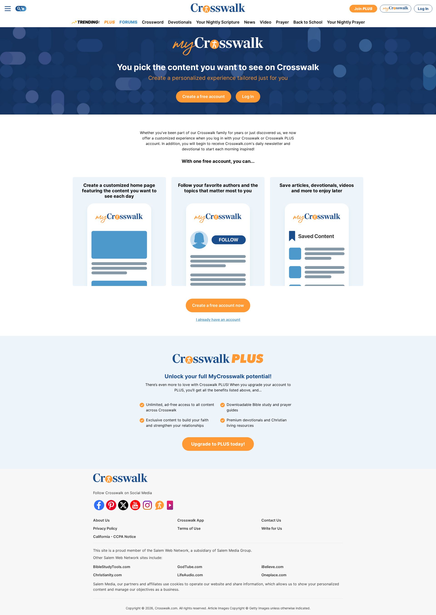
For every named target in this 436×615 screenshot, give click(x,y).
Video (265, 22)
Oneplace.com (273, 575)
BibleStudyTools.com (111, 566)
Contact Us (271, 520)
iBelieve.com (272, 566)
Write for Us (271, 528)
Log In (423, 8)
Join (363, 8)
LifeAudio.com (190, 575)
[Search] (21, 8)
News (249, 22)
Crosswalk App (190, 520)
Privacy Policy (105, 528)
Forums (128, 22)
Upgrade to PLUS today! (218, 444)
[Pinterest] (111, 505)
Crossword (153, 22)
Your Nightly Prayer (346, 22)
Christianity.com (107, 575)
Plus (109, 22)
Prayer (282, 22)
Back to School (307, 22)
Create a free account (203, 96)
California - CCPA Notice (114, 536)
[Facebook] (99, 505)
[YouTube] (135, 505)
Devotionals (180, 22)
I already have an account (218, 319)
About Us (101, 520)
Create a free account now (218, 305)
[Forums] (159, 505)
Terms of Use (189, 528)
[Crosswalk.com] (218, 8)
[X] (123, 505)
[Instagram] (147, 505)
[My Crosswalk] (395, 8)
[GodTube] (171, 505)
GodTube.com (189, 566)
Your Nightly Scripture (218, 22)
